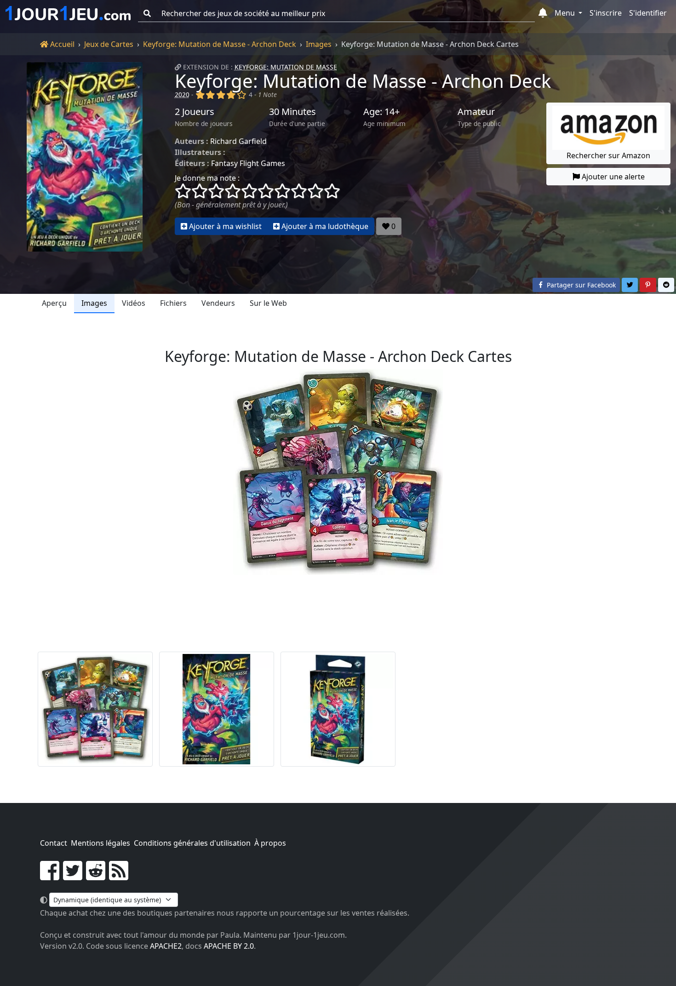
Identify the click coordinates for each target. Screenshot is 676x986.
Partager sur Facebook (580, 285)
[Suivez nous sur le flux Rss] (118, 876)
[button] (543, 13)
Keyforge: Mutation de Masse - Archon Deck (219, 44)
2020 (182, 94)
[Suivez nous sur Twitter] (72, 876)
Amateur (476, 111)
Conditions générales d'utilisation (192, 843)
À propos (270, 843)
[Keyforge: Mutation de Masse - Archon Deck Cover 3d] (338, 709)
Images (319, 44)
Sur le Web (268, 303)
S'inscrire (606, 13)
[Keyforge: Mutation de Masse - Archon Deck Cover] (216, 709)
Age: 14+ (381, 111)
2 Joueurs (194, 111)
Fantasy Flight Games (248, 163)
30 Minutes (292, 111)
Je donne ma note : (207, 178)
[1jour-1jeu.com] (68, 13)
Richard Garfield (238, 141)
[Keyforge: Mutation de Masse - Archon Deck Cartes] (95, 709)
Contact (53, 843)
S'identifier (648, 13)
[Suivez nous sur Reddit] (95, 876)
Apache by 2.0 (229, 946)
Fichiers (173, 303)
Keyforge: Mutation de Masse (286, 67)
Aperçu (54, 303)
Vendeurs (218, 303)
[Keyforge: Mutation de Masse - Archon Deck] (84, 157)
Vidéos (133, 303)
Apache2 (166, 946)
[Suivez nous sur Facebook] (49, 876)
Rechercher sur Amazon (608, 155)
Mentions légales (100, 843)
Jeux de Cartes (108, 44)
